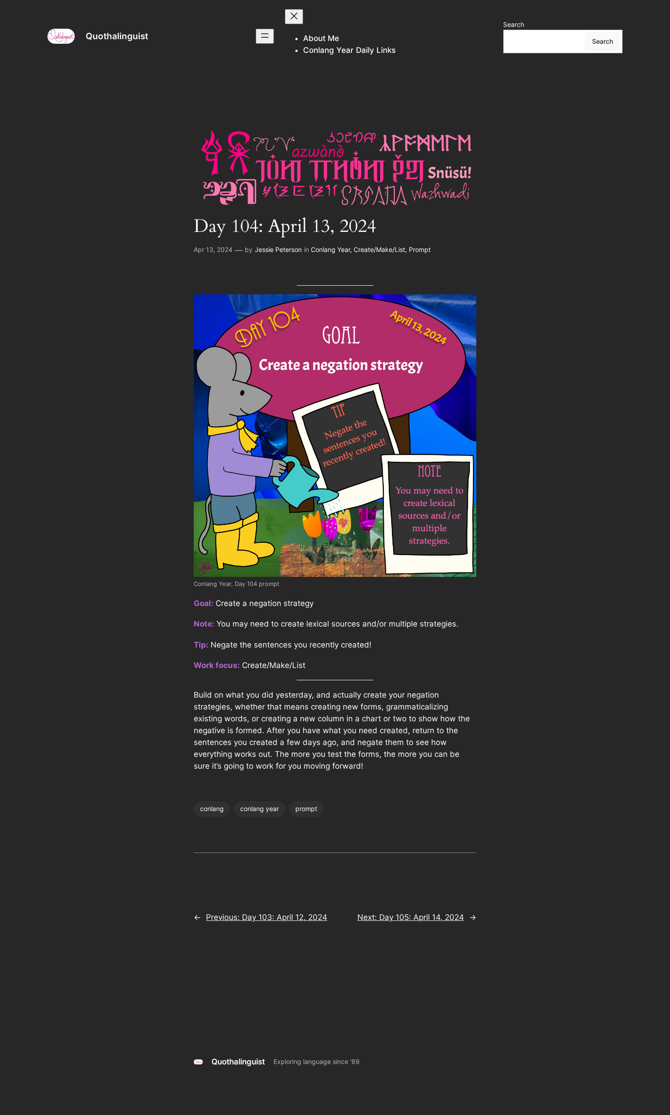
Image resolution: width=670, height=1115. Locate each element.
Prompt (420, 249)
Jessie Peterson (278, 249)
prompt (306, 808)
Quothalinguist (117, 36)
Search (513, 24)
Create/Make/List (379, 249)
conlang (212, 808)
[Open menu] (265, 36)
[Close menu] (294, 16)
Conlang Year (330, 249)
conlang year (259, 808)
